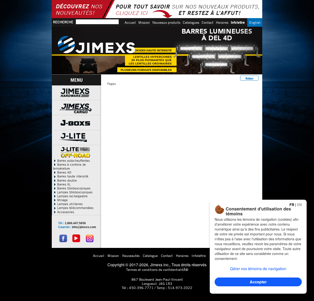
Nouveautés (131, 256)
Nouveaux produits (166, 22)
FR (291, 204)
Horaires (222, 22)
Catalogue (150, 256)
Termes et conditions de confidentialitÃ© (157, 269)
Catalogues (191, 22)
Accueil (130, 22)
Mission (144, 22)
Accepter (258, 282)
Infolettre (238, 22)
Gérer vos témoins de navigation (258, 268)
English (255, 22)
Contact (207, 22)
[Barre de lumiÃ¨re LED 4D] (157, 50)
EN (299, 204)
